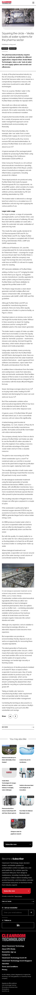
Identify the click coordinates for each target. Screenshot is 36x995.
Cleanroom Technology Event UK (14, 958)
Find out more (6, 901)
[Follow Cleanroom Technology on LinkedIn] (18, 926)
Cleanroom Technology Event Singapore (17, 961)
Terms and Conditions (10, 967)
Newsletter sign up (9, 952)
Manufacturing (5, 48)
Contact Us (6, 955)
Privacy (4, 969)
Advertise (5, 964)
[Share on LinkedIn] (10, 716)
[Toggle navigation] (33, 2)
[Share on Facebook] (16, 716)
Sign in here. (18, 896)
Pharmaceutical (13, 48)
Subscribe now (11, 844)
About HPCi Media (8, 949)
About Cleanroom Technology (13, 946)
